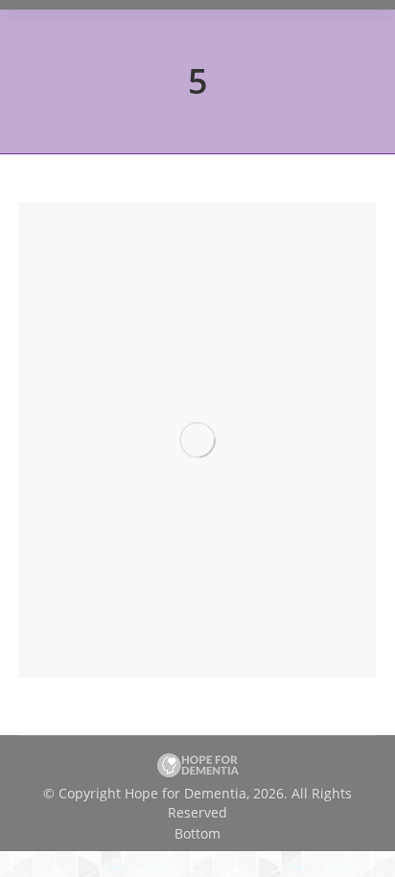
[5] (197, 440)
